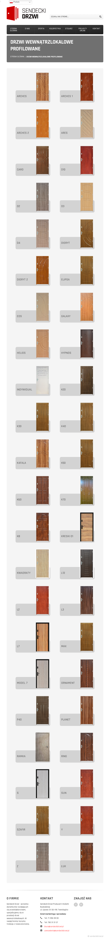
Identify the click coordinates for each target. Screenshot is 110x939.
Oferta (41, 28)
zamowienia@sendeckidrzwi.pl (56, 930)
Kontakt (96, 28)
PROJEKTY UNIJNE (82, 29)
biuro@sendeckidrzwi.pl (54, 926)
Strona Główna (13, 29)
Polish (16, 2)
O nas (27, 28)
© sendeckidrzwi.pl (95, 936)
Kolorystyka (55, 28)
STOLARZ (68, 28)
